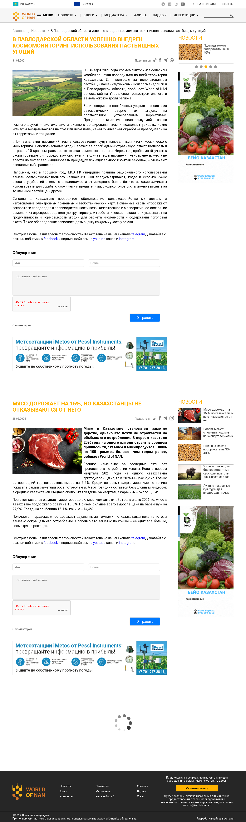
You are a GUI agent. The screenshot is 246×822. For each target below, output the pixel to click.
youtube (99, 239)
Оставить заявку (197, 788)
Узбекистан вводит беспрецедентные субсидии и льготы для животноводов (217, 51)
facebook (51, 239)
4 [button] (211, 66)
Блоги (89, 15)
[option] (206, 53)
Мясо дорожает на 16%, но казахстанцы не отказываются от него (218, 415)
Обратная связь (206, 4)
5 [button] (215, 66)
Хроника (142, 786)
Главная (19, 31)
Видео (158, 15)
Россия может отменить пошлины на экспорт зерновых (218, 432)
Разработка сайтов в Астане (215, 818)
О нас (141, 796)
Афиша (140, 15)
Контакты (66, 796)
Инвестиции (184, 15)
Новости (66, 15)
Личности (102, 786)
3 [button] (206, 66)
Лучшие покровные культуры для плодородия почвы (216, 489)
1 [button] (196, 66)
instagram (126, 239)
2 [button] (201, 66)
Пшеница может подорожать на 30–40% (216, 449)
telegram (138, 234)
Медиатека (114, 15)
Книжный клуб (105, 796)
